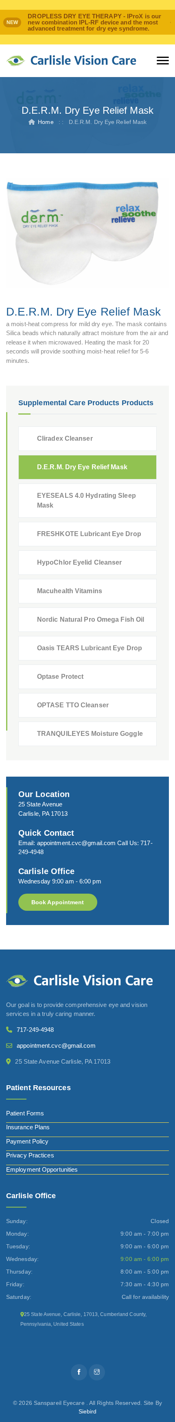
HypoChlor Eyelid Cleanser (79, 562)
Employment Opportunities (42, 1169)
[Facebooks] (79, 1372)
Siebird (88, 1411)
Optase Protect (60, 676)
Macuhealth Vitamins (69, 590)
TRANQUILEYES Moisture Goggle (90, 733)
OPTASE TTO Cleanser (73, 705)
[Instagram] (97, 1372)
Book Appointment (57, 902)
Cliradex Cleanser (65, 438)
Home (45, 122)
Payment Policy (27, 1141)
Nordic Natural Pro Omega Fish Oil (90, 619)
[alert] (87, 22)
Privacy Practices (30, 1155)
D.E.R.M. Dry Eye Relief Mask (82, 467)
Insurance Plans (28, 1127)
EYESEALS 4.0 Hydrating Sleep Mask (86, 500)
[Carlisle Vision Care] (71, 60)
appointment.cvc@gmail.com (76, 842)
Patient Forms (25, 1113)
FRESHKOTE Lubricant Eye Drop (89, 533)
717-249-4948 (35, 1029)
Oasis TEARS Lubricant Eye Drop (89, 648)
